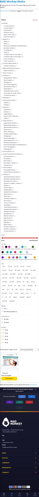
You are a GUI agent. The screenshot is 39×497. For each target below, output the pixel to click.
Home (2, 11)
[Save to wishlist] (16, 354)
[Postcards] (9, 361)
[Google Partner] (22, 397)
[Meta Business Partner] (32, 397)
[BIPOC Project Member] (10, 402)
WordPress (33, 385)
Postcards (5, 373)
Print (4, 453)
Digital (5, 458)
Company (6, 462)
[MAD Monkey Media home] (12, 422)
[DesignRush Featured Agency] (29, 402)
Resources (6, 467)
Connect (5, 472)
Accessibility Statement (10, 432)
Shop (7, 11)
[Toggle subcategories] (2, 39)
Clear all (35, 20)
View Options (9, 378)
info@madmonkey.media (9, 447)
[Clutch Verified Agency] (19, 408)
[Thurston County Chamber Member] (19, 402)
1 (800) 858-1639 (7, 442)
